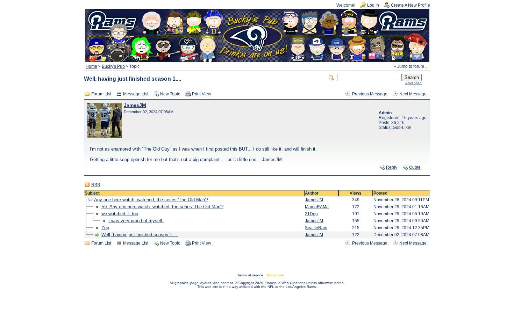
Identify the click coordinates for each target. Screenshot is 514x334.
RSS (95, 184)
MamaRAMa (317, 206)
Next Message (413, 94)
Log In (373, 5)
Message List (135, 94)
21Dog (311, 213)
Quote (415, 167)
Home (91, 66)
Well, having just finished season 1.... (139, 234)
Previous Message (369, 94)
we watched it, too (119, 213)
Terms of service (250, 275)
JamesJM (135, 105)
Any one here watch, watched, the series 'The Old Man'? (151, 199)
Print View (201, 94)
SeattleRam (316, 227)
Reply (391, 167)
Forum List (101, 94)
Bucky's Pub (113, 66)
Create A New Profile (410, 5)
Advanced (413, 83)
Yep (105, 227)
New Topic (170, 94)
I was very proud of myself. (136, 220)
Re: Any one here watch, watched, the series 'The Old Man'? (162, 206)
